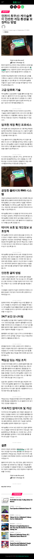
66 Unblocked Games (22, 556)
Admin (6, 32)
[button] (2, 2)
